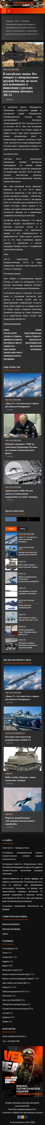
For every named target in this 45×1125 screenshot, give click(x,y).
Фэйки (5, 1021)
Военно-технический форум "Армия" (18, 978)
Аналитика (7, 957)
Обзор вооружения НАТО (26, 548)
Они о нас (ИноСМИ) (11, 69)
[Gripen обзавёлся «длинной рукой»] (11, 604)
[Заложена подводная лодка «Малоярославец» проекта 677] (11, 630)
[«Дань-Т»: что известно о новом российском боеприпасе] (22, 385)
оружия (34, 110)
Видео (5, 966)
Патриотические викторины (14, 1004)
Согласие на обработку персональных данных (22, 1112)
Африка (5, 961)
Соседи (5, 1013)
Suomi (5, 953)
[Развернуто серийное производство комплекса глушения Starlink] (11, 644)
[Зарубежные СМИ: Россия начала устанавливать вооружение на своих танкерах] (22, 472)
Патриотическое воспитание (15, 1009)
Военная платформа (11, 929)
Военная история (10, 970)
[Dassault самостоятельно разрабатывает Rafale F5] (11, 551)
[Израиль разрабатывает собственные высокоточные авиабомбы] (11, 577)
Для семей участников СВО (14, 983)
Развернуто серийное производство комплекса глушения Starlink (27, 645)
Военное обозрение (12, 324)
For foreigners (8, 948)
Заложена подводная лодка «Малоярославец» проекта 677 (27, 632)
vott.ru (5, 934)
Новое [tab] (11, 529)
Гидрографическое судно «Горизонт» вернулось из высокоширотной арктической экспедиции (32, 339)
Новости (22, 561)
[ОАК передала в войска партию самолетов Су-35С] (11, 617)
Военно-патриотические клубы (16, 974)
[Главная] (4, 10)
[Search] (41, 11)
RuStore (5, 909)
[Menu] (8, 11)
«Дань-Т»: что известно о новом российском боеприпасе (27, 539)
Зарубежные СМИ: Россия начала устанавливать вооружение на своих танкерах (21, 493)
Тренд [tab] (22, 529)
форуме (34, 878)
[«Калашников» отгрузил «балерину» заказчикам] (11, 591)
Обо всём (6, 996)
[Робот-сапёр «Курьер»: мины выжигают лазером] (11, 564)
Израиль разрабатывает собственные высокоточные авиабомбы (20, 820)
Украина (6, 1017)
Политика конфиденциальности (22, 1109)
